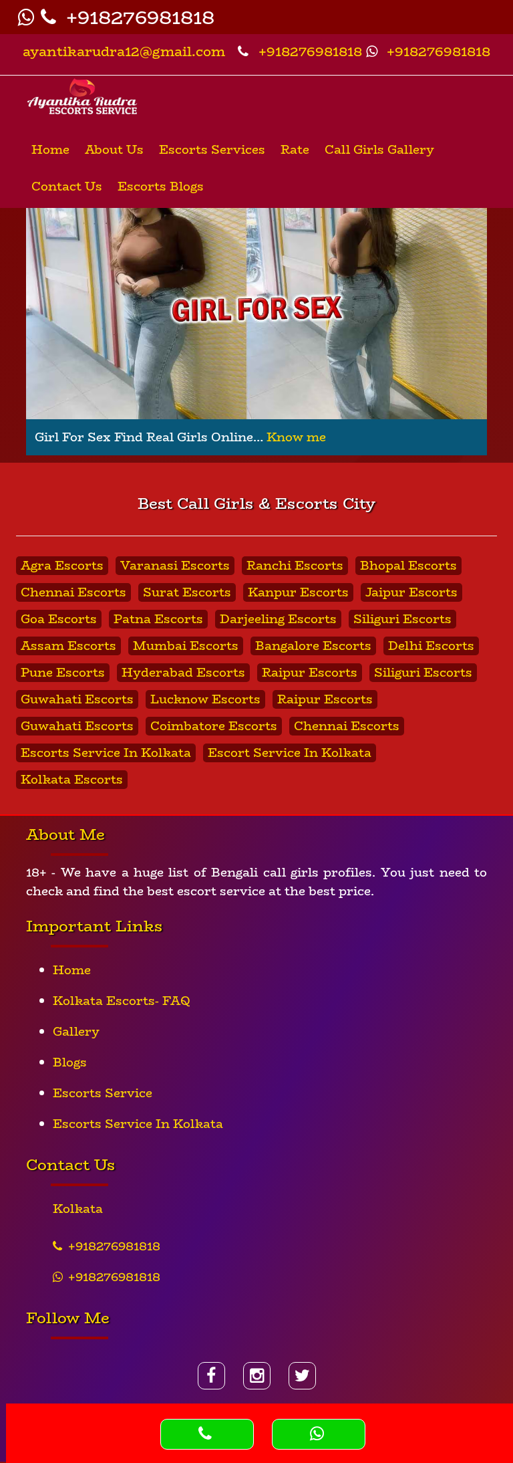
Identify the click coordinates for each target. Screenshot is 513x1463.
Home (50, 149)
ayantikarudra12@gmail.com (124, 51)
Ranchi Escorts (294, 565)
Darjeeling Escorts (278, 619)
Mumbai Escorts (185, 646)
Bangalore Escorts (313, 646)
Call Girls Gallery (379, 149)
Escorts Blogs (161, 186)
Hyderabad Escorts (183, 672)
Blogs (70, 1062)
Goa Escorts (59, 619)
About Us (114, 149)
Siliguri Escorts (402, 619)
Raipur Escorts (309, 672)
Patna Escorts (158, 619)
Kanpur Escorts (298, 592)
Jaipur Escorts (411, 592)
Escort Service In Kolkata (289, 753)
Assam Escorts (68, 646)
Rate (295, 149)
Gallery (76, 1031)
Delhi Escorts (431, 646)
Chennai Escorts (73, 592)
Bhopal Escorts (408, 565)
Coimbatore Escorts (213, 726)
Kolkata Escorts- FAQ (121, 1001)
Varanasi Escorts (175, 565)
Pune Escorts (63, 672)
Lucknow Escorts (205, 699)
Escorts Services (212, 149)
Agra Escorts (62, 565)
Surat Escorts (187, 592)
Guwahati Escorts (77, 699)
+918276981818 (137, 17)
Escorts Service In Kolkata (106, 753)
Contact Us (66, 186)
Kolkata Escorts (72, 779)
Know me (296, 437)
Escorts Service (102, 1093)
